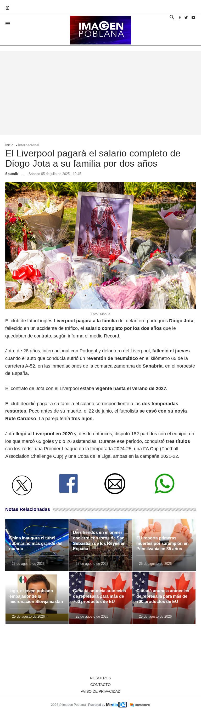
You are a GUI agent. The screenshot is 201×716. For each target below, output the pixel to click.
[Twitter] (186, 17)
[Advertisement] (100, 92)
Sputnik (11, 174)
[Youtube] (193, 17)
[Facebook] (180, 17)
